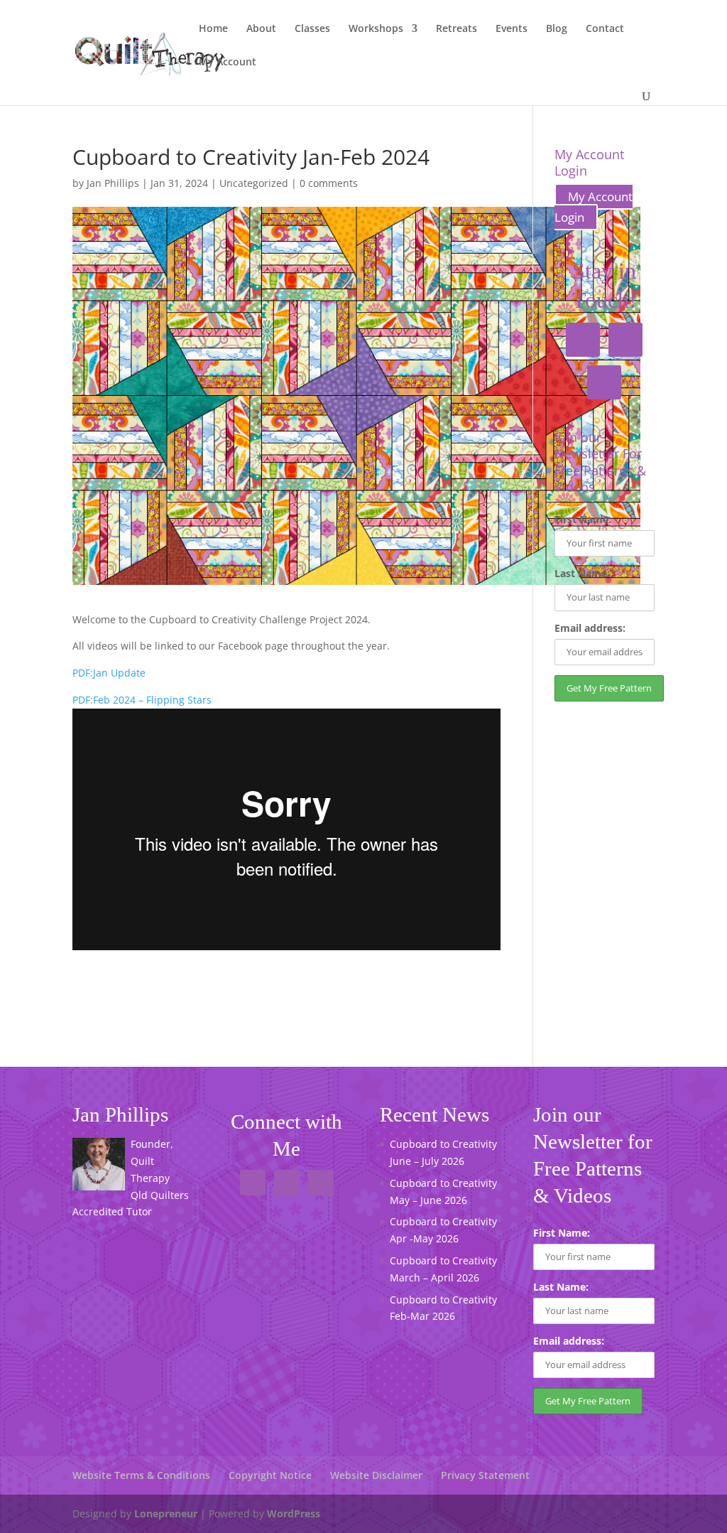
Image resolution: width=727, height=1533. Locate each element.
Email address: (589, 628)
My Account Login (593, 206)
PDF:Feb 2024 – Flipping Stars (142, 699)
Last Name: (582, 573)
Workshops (376, 29)
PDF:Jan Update (109, 672)
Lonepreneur (165, 1513)
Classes (312, 29)
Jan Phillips (113, 183)
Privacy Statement (485, 1475)
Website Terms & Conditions (141, 1475)
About (261, 29)
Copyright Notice (270, 1475)
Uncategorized (253, 183)
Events (512, 29)
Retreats (456, 29)
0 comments (329, 183)
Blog (556, 29)
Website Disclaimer (376, 1475)
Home (213, 29)
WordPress (293, 1513)
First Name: (582, 519)
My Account (227, 62)
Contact (605, 29)
